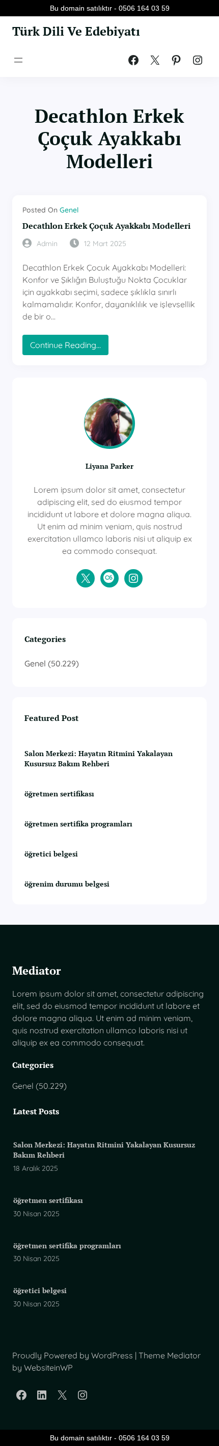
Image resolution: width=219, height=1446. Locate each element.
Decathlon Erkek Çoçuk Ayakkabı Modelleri (106, 226)
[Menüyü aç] (18, 60)
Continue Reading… (69, 347)
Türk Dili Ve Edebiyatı (76, 31)
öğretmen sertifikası (59, 793)
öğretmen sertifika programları (78, 823)
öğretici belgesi (51, 854)
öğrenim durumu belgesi (67, 884)
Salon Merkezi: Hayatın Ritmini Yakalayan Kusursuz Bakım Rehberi (98, 758)
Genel (69, 210)
